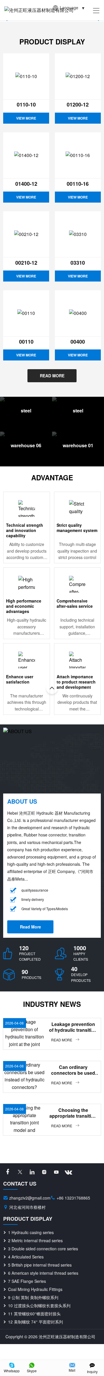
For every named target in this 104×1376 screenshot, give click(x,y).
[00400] (78, 313)
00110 (26, 342)
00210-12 (26, 263)
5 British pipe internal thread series (40, 1265)
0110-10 (26, 104)
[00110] (26, 313)
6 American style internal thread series (43, 1273)
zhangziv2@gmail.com (30, 1198)
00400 (77, 342)
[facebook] (7, 1172)
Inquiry (92, 1371)
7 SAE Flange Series (27, 1281)
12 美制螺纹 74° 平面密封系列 (35, 1322)
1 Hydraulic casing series (31, 1232)
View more (26, 118)
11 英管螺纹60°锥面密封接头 (34, 1314)
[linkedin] (32, 1172)
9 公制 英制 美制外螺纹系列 (33, 1297)
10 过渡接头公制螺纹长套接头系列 (39, 1305)
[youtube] (56, 1172)
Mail (72, 1370)
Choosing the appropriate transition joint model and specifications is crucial (73, 1113)
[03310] (78, 234)
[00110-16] (78, 155)
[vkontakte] (68, 1172)
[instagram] (44, 1172)
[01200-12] (78, 76)
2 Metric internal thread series (35, 1240)
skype (32, 1370)
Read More (52, 375)
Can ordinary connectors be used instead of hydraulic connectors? (73, 1070)
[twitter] (20, 1172)
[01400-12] (26, 155)
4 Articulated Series (26, 1257)
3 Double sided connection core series (43, 1248)
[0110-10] (26, 76)
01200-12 (78, 104)
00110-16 (78, 184)
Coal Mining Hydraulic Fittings (35, 1289)
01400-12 (26, 184)
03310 (77, 263)
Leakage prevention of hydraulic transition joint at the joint (73, 1027)
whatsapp (12, 1370)
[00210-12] (26, 234)
